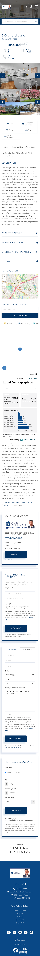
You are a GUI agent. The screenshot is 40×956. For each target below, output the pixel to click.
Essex (23, 502)
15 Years (18, 772)
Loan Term (8, 767)
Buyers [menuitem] (20, 914)
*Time (7, 679)
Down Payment (10, 789)
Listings (11, 502)
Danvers (30, 502)
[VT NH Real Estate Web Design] (20, 951)
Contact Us (15, 555)
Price (6, 780)
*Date (7, 671)
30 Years (10, 772)
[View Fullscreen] (4, 284)
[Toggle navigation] (36, 7)
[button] (36, 21)
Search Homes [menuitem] (20, 911)
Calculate (16, 811)
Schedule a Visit (27, 649)
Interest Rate (9, 798)
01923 (5, 505)
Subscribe (16, 628)
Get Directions (20, 315)
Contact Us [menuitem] (19, 923)
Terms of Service (14, 747)
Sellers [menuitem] (20, 917)
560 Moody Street (22, 896)
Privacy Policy (20, 944)
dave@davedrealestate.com (21, 892)
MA (17, 502)
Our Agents (8, 559)
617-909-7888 (27, 7)
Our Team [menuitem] (20, 920)
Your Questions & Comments (15, 688)
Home (4, 502)
